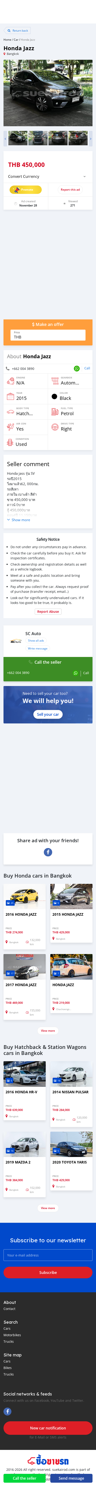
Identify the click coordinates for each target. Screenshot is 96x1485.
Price (17, 332)
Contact (9, 1308)
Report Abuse (48, 611)
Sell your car (48, 714)
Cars (6, 1328)
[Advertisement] (48, 267)
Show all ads (36, 640)
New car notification (48, 1428)
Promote (27, 190)
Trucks (8, 1341)
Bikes (7, 1368)
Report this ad (70, 190)
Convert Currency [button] (23, 176)
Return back (20, 30)
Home (7, 39)
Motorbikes (12, 1335)
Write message (38, 648)
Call (87, 368)
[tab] (48, 176)
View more (48, 1031)
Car (16, 39)
